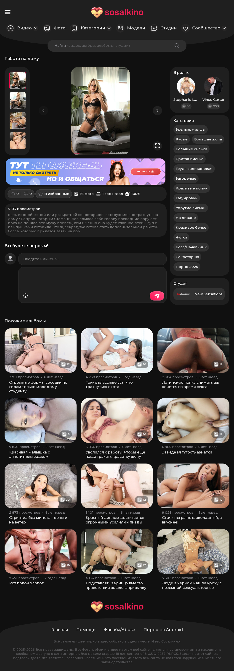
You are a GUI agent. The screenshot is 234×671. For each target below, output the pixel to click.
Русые (182, 139)
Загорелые (186, 178)
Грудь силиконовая (194, 168)
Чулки (181, 237)
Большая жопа (208, 139)
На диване (186, 217)
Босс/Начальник (191, 247)
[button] (157, 110)
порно (91, 641)
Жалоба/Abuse (119, 629)
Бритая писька (189, 159)
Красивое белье (191, 227)
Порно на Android (163, 629)
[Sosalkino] (117, 12)
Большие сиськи (191, 149)
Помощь (85, 629)
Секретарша (187, 257)
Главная (59, 629)
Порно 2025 (187, 266)
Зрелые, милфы (190, 129)
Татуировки (187, 198)
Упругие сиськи (191, 208)
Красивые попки (192, 188)
